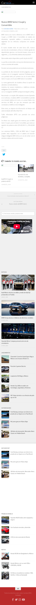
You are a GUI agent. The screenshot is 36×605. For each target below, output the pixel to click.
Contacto (18, 595)
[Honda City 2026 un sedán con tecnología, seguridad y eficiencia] (5, 388)
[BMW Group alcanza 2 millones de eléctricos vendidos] (18, 308)
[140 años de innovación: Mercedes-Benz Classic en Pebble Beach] (5, 434)
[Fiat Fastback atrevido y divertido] (5, 530)
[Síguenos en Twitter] (16, 599)
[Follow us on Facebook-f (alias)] (13, 599)
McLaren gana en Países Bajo (19, 421)
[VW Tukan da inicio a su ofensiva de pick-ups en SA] (5, 398)
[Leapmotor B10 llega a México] (5, 378)
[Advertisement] (18, 251)
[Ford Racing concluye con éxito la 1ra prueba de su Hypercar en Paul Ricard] (5, 414)
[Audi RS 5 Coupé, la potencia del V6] (9, 170)
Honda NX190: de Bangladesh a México (21, 553)
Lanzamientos (6, 7)
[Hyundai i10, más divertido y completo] (26, 168)
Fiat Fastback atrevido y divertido (20, 527)
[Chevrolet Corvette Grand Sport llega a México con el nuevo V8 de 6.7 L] (5, 359)
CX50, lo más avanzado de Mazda (20, 537)
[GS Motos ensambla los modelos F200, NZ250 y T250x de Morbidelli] (5, 575)
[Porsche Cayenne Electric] (5, 369)
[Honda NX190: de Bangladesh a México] (5, 556)
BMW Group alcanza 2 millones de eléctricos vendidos (17, 318)
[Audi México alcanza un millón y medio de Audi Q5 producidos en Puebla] (18, 282)
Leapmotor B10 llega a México (19, 376)
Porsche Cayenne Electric (18, 366)
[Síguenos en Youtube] (23, 599)
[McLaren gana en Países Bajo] (5, 424)
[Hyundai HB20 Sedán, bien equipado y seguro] (5, 520)
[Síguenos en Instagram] (19, 599)
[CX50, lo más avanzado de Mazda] (5, 540)
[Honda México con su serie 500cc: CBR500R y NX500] (5, 566)
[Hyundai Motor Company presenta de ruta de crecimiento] (18, 331)
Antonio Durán (8, 29)
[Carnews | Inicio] (10, 2)
